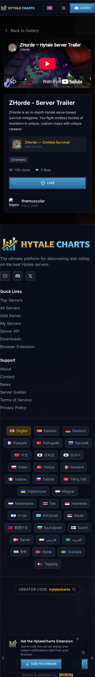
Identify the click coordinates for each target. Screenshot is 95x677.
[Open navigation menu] (63, 8)
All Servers (10, 307)
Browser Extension (17, 346)
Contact (7, 376)
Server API (9, 331)
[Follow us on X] (30, 276)
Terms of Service (15, 399)
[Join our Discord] (18, 276)
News (5, 384)
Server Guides (13, 392)
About (5, 368)
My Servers (10, 323)
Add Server (10, 315)
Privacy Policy (13, 407)
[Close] (78, 639)
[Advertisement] (47, 621)
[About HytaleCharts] (5, 276)
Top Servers (11, 300)
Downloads (10, 338)
